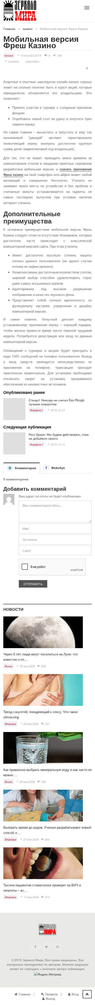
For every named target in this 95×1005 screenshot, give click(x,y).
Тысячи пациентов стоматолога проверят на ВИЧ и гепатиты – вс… (42, 888)
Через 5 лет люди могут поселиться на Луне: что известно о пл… (40, 657)
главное (13, 61)
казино (27, 28)
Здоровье (10, 724)
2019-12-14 (58, 410)
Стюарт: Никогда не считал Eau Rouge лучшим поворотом (56, 402)
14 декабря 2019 (30, 55)
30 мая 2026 (27, 666)
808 (43, 666)
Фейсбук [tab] (57, 467)
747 (47, 724)
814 (47, 897)
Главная (9, 28)
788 (43, 782)
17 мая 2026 (31, 897)
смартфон (32, 61)
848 (47, 839)
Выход (50, 998)
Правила (51, 994)
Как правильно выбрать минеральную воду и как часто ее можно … (47, 772)
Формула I (36, 410)
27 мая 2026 (31, 839)
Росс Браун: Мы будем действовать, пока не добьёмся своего (59, 436)
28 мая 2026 (27, 782)
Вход (75, 994)
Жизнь (8, 666)
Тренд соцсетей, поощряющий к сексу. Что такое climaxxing (40, 714)
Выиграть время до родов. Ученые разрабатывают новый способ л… (47, 830)
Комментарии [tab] (25, 468)
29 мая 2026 (31, 724)
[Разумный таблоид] (19, 10)
